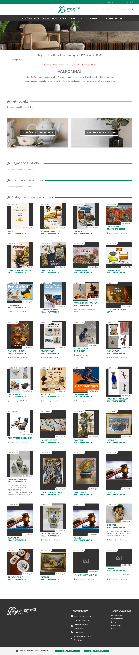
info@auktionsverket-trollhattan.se (82, 626)
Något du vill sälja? (117, 615)
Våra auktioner (116, 625)
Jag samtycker (67, 651)
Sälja (72, 18)
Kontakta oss (114, 18)
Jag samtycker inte (96, 651)
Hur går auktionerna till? (37, 132)
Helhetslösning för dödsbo (33, 18)
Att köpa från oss (117, 619)
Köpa (63, 18)
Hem (54, 18)
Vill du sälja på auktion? (101, 132)
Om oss (83, 18)
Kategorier (96, 18)
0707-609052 (79, 632)
